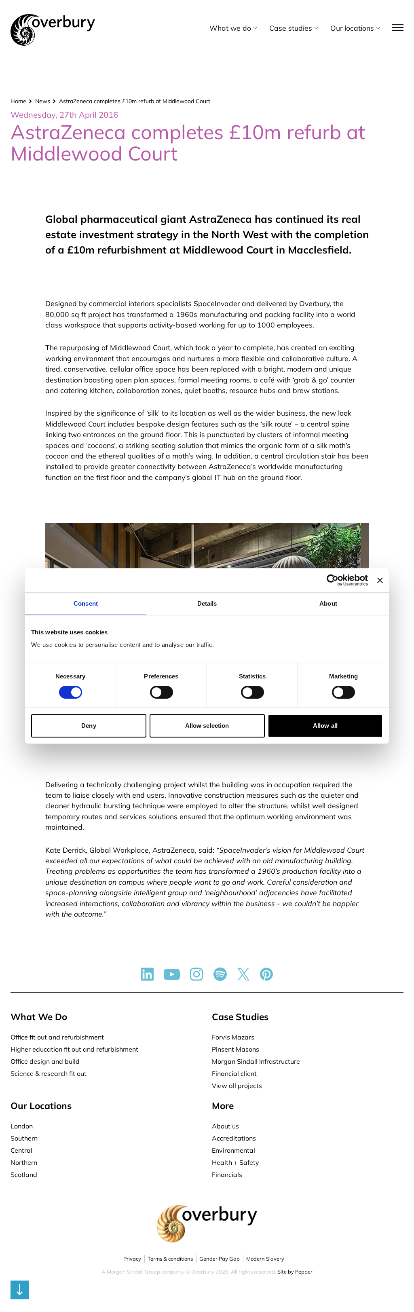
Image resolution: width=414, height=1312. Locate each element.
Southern (24, 1138)
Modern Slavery (265, 1258)
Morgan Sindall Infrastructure (256, 1061)
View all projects (237, 1086)
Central (21, 1150)
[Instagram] (196, 974)
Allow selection (207, 725)
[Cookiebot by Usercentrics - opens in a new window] (332, 580)
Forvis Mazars (233, 1037)
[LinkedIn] (147, 974)
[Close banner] (380, 580)
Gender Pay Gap (219, 1258)
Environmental (233, 1150)
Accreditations (234, 1138)
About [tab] (328, 603)
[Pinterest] (266, 974)
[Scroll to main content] (207, 1292)
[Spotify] (220, 974)
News (42, 101)
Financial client (234, 1073)
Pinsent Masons (235, 1049)
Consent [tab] (86, 603)
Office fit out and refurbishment (57, 1037)
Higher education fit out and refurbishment (74, 1049)
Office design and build (45, 1061)
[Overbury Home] (53, 16)
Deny (88, 725)
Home (18, 101)
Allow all (325, 725)
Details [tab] (207, 603)
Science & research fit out (49, 1073)
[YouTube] (172, 974)
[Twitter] (243, 974)
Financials (227, 1174)
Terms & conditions (170, 1258)
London (22, 1126)
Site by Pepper (295, 1271)
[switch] (161, 692)
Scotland (24, 1174)
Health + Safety (235, 1162)
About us (225, 1126)
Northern (24, 1162)
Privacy (132, 1258)
